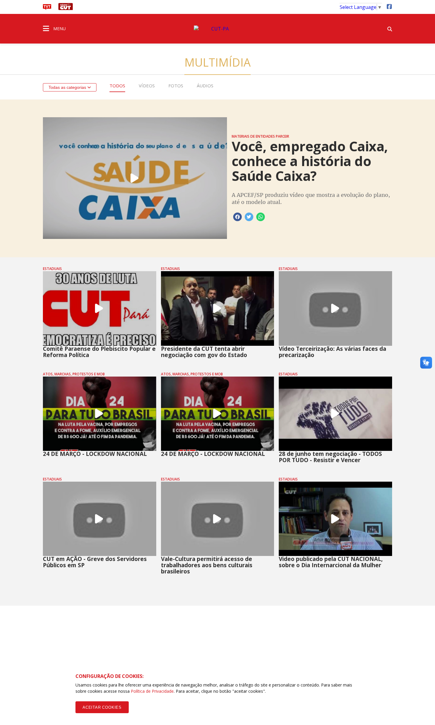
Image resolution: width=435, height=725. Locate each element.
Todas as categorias (68, 87)
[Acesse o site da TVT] (47, 8)
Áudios (205, 86)
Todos (117, 86)
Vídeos (147, 86)
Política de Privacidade (152, 691)
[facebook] (389, 6)
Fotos (175, 86)
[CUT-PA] (217, 28)
